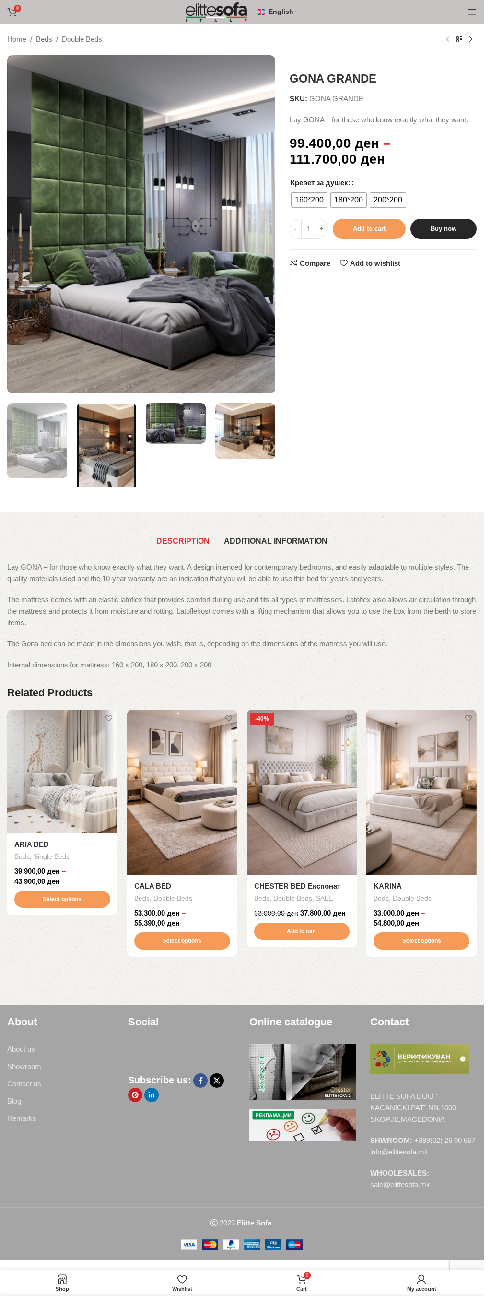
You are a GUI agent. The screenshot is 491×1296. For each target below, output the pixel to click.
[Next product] (471, 40)
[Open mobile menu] (471, 12)
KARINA (388, 886)
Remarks (21, 1118)
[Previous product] (448, 40)
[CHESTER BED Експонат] (302, 792)
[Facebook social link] (200, 1080)
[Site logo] (216, 11)
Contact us (24, 1084)
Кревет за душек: (321, 182)
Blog (14, 1101)
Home (16, 39)
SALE (324, 898)
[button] (302, 931)
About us (21, 1049)
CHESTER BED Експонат (297, 886)
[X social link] (217, 1080)
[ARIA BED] (62, 771)
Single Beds (52, 856)
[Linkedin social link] (151, 1095)
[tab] (183, 542)
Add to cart (369, 228)
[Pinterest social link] (135, 1095)
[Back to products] (459, 40)
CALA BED (152, 886)
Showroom (24, 1066)
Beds (44, 39)
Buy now (443, 228)
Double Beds (82, 39)
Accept (450, 1278)
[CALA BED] (182, 792)
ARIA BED (31, 844)
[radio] (309, 200)
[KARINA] (421, 792)
